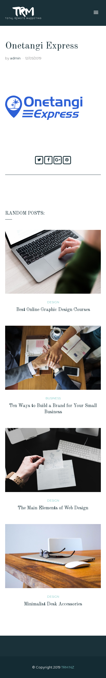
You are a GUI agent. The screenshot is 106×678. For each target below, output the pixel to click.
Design (53, 302)
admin (15, 58)
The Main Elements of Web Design (53, 508)
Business (53, 398)
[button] (96, 12)
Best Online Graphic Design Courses (53, 309)
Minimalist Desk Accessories (53, 604)
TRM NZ (67, 667)
